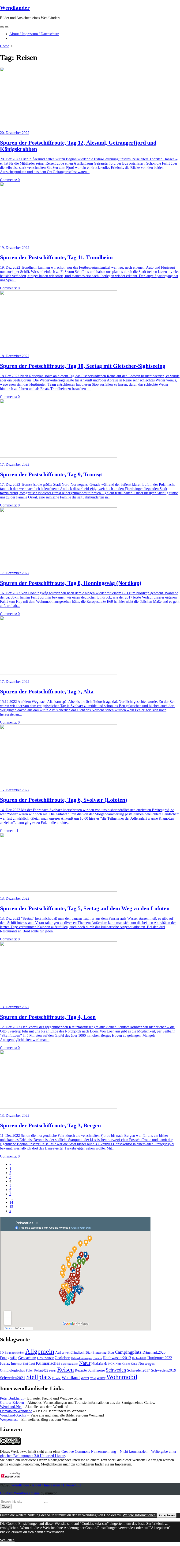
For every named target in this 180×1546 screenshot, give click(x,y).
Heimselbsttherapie (81, 1358)
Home (4, 46)
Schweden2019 (163, 1370)
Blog (111, 1352)
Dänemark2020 (153, 1352)
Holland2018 (139, 1358)
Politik (52, 1370)
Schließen (7, 1540)
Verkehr (56, 1378)
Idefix (5, 1363)
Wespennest (9, 1419)
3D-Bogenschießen (12, 1352)
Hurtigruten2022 (159, 1358)
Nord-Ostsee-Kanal (126, 1363)
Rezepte (81, 1370)
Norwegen (146, 1363)
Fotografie (8, 1358)
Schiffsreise (96, 1370)
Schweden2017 (138, 1370)
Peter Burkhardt (11, 1398)
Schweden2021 (12, 1378)
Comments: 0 (10, 180)
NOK (111, 1363)
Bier (89, 1352)
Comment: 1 (9, 831)
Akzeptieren (166, 1515)
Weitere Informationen (139, 1515)
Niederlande (99, 1363)
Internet (16, 1363)
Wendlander (20, 1485)
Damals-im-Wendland (16, 1411)
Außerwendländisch (70, 1352)
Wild (93, 1378)
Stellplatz (38, 1376)
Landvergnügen (69, 1363)
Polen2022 (41, 1370)
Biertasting (100, 1352)
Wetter (85, 1378)
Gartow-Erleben (12, 1402)
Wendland (71, 1377)
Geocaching (27, 1358)
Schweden (116, 1370)
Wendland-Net (11, 1407)
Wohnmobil (121, 1376)
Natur (84, 1363)
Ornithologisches (12, 1370)
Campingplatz (128, 1352)
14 (11, 1202)
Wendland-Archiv (13, 1415)
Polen (29, 1370)
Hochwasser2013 (117, 1358)
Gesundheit (45, 1358)
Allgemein (39, 1351)
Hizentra (97, 1358)
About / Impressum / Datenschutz (34, 34)
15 (11, 1207)
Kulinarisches (48, 1363)
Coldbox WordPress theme (20, 1493)
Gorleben (62, 1357)
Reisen (65, 1369)
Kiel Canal (29, 1363)
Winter (101, 1378)
